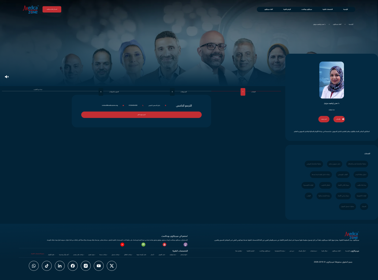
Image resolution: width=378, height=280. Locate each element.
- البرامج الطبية (250, 251)
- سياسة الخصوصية (280, 251)
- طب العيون (162, 255)
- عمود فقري (91, 255)
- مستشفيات (314, 251)
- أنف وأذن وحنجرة (64, 255)
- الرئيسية (348, 251)
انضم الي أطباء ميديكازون (52, 9)
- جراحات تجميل (116, 255)
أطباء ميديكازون (268, 9)
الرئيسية (345, 9)
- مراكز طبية (324, 251)
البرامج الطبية (287, 9)
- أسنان (153, 255)
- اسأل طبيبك (302, 251)
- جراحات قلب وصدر (78, 255)
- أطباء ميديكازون (336, 251)
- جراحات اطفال (128, 255)
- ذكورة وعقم (184, 255)
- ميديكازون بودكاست (265, 251)
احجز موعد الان (141, 115)
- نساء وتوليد (173, 255)
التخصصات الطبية (328, 9)
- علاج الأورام (51, 255)
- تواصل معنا (238, 251)
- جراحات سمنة (103, 255)
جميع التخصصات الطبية (37, 254)
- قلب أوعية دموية (142, 255)
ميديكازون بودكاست (306, 9)
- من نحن (292, 251)
